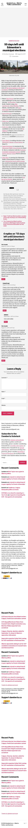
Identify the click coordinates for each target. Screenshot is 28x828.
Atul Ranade (6, 194)
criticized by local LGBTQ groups (15, 161)
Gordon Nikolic (15, 202)
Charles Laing (6, 195)
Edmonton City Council (9, 199)
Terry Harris (6, 140)
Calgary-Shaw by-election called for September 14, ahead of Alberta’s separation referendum (12, 633)
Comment (4, 377)
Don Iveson (9, 99)
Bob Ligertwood (14, 194)
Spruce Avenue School (9, 154)
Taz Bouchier (12, 102)
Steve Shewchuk (12, 207)
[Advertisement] (14, 22)
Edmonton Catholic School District (12, 142)
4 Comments (15, 56)
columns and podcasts (17, 440)
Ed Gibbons (20, 195)
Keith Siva (5, 127)
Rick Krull (21, 205)
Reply (3, 279)
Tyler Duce (5, 158)
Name (3, 391)
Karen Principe (6, 113)
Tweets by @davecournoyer (9, 685)
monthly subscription (17, 446)
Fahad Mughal (14, 106)
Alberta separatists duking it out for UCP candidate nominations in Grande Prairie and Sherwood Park (13, 645)
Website (3, 405)
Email (3, 398)
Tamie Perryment (7, 146)
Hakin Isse (5, 121)
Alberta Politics (14, 40)
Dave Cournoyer (10, 54)
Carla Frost (21, 194)
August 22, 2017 (21, 54)
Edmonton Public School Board (11, 148)
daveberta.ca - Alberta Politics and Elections (14, 3)
